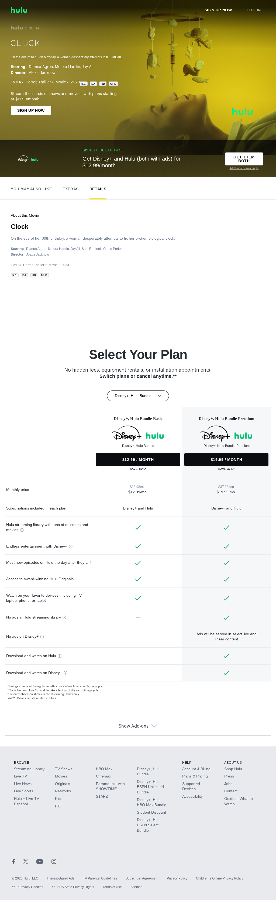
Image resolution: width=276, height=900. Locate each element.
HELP (186, 763)
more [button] (117, 57)
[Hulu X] (29, 861)
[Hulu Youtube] (43, 861)
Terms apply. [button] (94, 686)
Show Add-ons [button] (134, 726)
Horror (31, 82)
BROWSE (21, 763)
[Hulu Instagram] (53, 861)
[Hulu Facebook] (17, 861)
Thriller (45, 82)
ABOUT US (233, 763)
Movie (61, 82)
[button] (31, 187)
